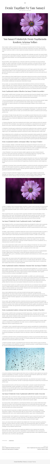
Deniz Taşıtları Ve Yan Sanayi (25, 8)
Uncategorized (11, 440)
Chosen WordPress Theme (20, 461)
